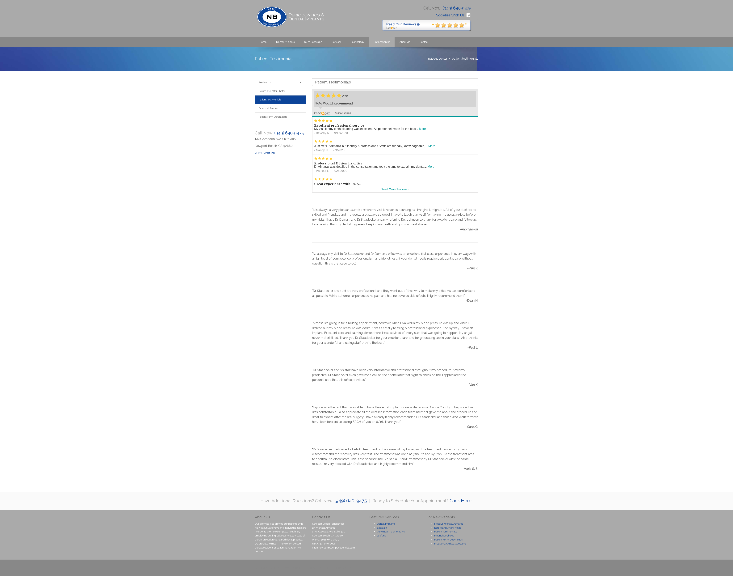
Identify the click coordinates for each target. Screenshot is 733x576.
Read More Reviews (395, 189)
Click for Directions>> (266, 152)
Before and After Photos (447, 527)
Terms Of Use (343, 567)
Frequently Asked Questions (450, 543)
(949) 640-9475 (289, 132)
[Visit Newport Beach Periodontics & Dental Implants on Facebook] (468, 14)
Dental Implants (386, 523)
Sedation (382, 527)
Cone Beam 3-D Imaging (391, 531)
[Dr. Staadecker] (290, 17)
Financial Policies (444, 535)
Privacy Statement (319, 567)
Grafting (381, 535)
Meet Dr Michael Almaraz (448, 523)
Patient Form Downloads (448, 539)
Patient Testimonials (445, 531)
